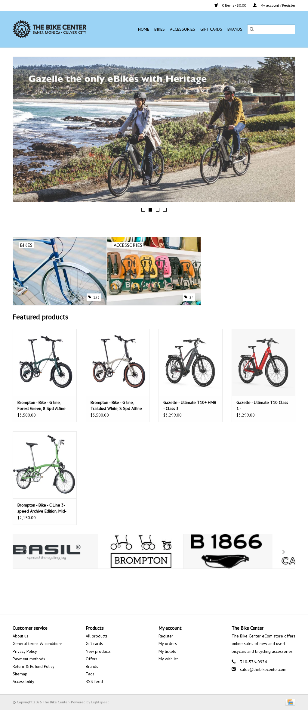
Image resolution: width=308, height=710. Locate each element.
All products (96, 636)
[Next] (283, 131)
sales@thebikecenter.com (263, 669)
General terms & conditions (38, 643)
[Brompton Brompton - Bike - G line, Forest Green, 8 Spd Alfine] (45, 362)
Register (166, 636)
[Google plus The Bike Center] (159, 601)
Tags (90, 674)
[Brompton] (140, 551)
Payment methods (29, 659)
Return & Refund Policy (33, 666)
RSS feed (94, 681)
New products (98, 651)
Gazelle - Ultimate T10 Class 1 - (262, 405)
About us (20, 636)
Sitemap (20, 674)
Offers (91, 659)
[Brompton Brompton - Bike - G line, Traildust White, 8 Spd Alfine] (118, 362)
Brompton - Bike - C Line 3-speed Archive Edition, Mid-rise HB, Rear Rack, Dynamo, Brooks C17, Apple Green (42, 508)
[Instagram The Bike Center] (170, 601)
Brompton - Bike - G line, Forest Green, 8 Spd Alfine (41, 405)
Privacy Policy (25, 651)
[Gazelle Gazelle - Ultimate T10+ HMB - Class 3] (191, 362)
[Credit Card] (289, 701)
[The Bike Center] (57, 29)
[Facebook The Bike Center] (138, 601)
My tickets (167, 651)
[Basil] (55, 551)
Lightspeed (100, 702)
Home (143, 29)
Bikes (159, 29)
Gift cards (211, 29)
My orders (168, 643)
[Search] (251, 29)
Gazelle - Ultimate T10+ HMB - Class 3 (189, 405)
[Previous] (24, 131)
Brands (234, 29)
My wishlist (168, 659)
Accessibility (23, 681)
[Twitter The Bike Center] (148, 601)
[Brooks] (226, 551)
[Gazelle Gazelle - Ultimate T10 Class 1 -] (264, 362)
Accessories (182, 29)
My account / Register (277, 5)
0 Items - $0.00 (234, 5)
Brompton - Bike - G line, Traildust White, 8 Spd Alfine (116, 405)
